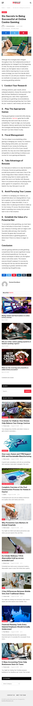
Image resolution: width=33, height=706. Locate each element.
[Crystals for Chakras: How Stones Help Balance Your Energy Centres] (16, 410)
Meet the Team (21, 695)
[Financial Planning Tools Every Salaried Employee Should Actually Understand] (16, 614)
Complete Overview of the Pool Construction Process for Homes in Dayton (16, 489)
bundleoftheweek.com (7, 701)
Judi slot (14, 118)
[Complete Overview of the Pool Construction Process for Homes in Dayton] (16, 476)
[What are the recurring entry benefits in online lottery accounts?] (16, 357)
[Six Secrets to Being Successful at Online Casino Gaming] (16, 46)
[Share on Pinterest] (23, 32)
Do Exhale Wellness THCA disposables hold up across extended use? (13, 558)
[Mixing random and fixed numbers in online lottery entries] (16, 305)
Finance (4, 621)
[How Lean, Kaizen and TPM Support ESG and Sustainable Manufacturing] (16, 443)
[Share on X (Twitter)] (14, 32)
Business (5, 450)
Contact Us (11, 695)
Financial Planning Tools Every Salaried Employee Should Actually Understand (16, 627)
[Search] (30, 3)
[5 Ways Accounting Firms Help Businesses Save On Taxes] (16, 651)
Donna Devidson (11, 26)
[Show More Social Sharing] (29, 32)
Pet (3, 519)
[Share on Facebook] (6, 32)
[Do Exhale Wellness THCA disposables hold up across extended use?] (16, 545)
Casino (4, 12)
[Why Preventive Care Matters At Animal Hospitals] (16, 512)
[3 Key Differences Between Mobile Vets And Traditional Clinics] (16, 580)
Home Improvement (7, 483)
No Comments (6, 28)
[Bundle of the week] (16, 2)
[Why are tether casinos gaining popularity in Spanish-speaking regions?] (16, 331)
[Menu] (3, 3)
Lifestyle (5, 417)
